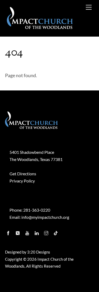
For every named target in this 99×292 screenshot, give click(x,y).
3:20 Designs (38, 252)
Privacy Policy (22, 180)
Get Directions (23, 173)
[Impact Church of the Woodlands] (40, 26)
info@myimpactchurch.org (45, 217)
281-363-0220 (36, 209)
